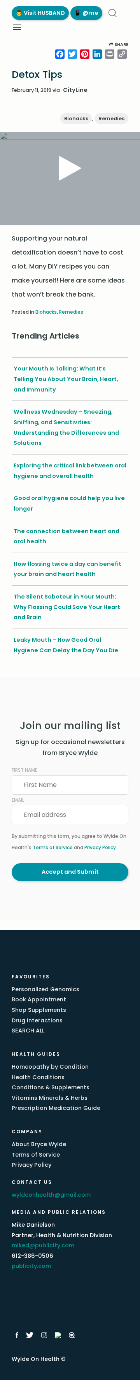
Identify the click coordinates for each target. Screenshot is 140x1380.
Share (120, 44)
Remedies (111, 118)
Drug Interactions (37, 1020)
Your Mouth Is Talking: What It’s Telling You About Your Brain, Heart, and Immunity (66, 379)
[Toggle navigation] (17, 27)
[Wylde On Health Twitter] (29, 1335)
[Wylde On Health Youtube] (58, 1335)
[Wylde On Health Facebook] (17, 1335)
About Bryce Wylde (39, 1144)
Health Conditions (38, 1077)
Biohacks (76, 118)
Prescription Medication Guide (56, 1108)
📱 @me (86, 13)
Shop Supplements (39, 1010)
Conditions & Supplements (50, 1087)
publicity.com (31, 1266)
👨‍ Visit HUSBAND (40, 13)
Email (18, 800)
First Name (24, 770)
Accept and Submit (70, 872)
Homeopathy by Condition (50, 1067)
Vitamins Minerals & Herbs (50, 1098)
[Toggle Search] (112, 13)
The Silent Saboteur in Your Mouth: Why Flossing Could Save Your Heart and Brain (67, 607)
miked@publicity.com (43, 1245)
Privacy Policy (100, 847)
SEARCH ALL (28, 1030)
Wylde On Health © (39, 1359)
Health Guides (36, 1054)
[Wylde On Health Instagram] (44, 1335)
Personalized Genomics (45, 989)
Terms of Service (53, 847)
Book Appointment (39, 999)
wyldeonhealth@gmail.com (51, 1195)
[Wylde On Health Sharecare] (72, 1335)
